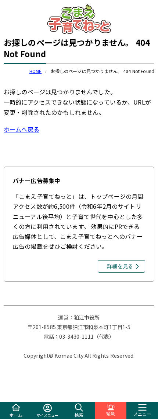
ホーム (15, 415)
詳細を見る (120, 266)
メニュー (142, 414)
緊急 (110, 413)
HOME (35, 71)
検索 (79, 415)
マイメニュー (47, 415)
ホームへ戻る (21, 129)
